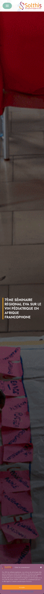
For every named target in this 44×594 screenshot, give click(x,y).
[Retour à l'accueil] (30, 6)
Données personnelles (28, 591)
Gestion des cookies (15, 591)
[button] (41, 567)
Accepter (22, 587)
